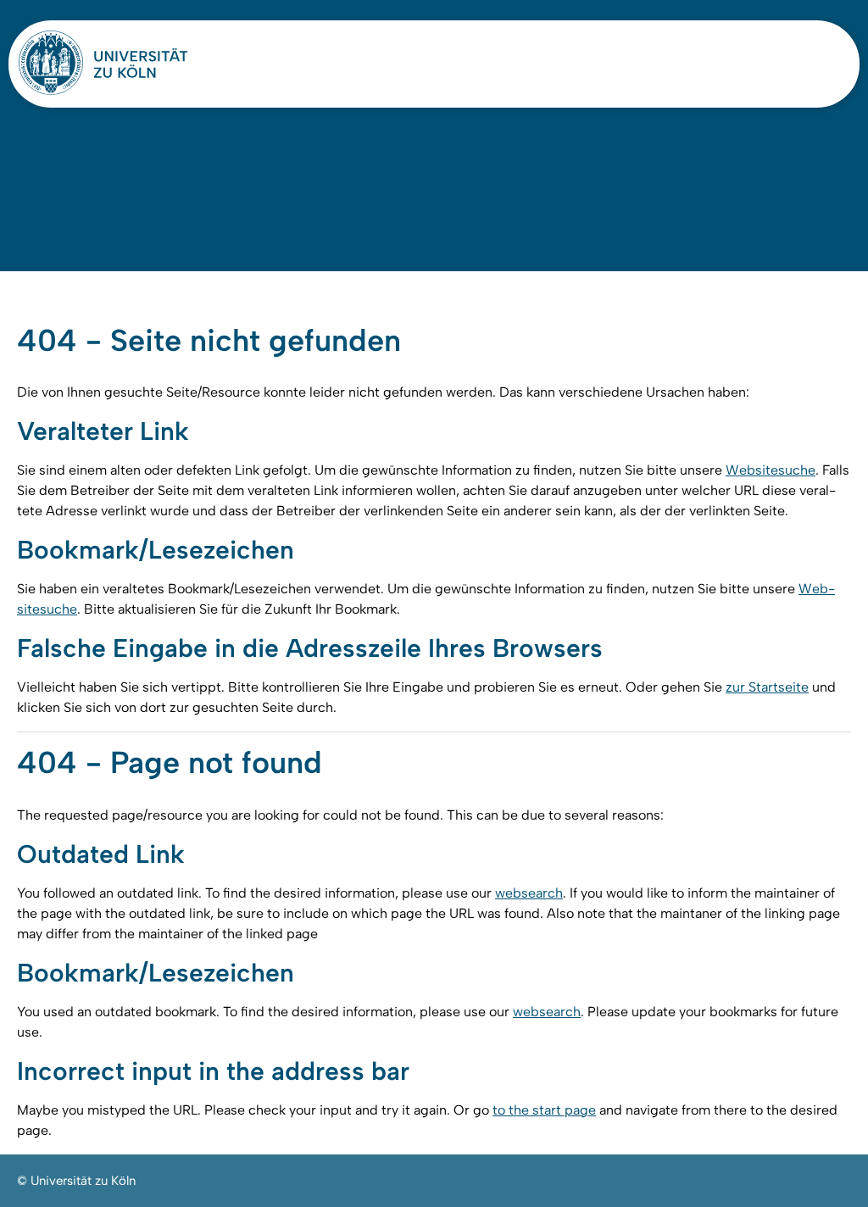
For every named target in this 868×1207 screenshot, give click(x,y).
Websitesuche (770, 470)
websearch (529, 893)
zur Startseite (767, 687)
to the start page (544, 1110)
